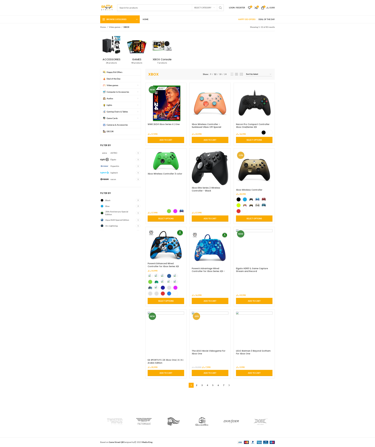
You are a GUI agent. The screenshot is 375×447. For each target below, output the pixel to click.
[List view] (232, 74)
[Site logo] (107, 7)
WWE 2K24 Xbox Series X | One (164, 124)
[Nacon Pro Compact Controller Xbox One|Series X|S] (254, 103)
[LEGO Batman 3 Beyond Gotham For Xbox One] (254, 330)
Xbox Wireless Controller (249, 189)
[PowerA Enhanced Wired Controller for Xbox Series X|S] (166, 245)
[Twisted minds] (114, 421)
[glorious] (173, 421)
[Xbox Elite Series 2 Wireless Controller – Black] (210, 168)
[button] (166, 140)
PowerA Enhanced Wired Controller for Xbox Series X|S (163, 265)
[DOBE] (260, 421)
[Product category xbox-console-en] (162, 50)
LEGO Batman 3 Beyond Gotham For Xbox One (253, 352)
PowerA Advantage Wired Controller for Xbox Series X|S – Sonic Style (208, 271)
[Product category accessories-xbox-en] (111, 50)
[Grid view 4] (241, 74)
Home (103, 27)
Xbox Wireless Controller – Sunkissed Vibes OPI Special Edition (206, 127)
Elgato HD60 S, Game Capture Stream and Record (252, 270)
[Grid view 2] (236, 74)
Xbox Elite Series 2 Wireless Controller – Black (206, 189)
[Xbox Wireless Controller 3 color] (166, 161)
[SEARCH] (220, 7)
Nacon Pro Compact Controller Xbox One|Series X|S (253, 126)
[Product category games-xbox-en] (137, 50)
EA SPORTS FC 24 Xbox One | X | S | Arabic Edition (165, 361)
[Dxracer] (231, 421)
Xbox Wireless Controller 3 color (165, 173)
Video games (114, 27)
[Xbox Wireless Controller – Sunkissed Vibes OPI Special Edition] (210, 103)
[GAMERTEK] (202, 421)
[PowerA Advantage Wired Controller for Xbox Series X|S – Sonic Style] (210, 247)
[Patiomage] (143, 421)
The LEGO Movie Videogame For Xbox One (208, 352)
